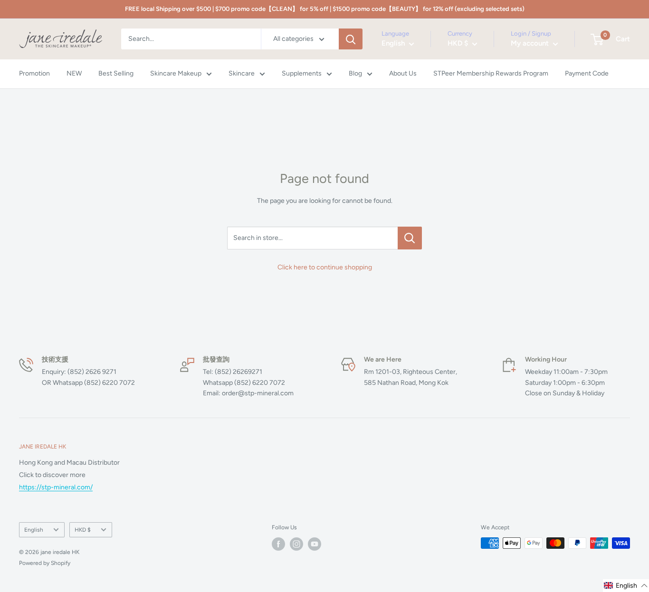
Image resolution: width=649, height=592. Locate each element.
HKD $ (83, 529)
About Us (403, 74)
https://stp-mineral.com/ (56, 487)
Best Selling (116, 74)
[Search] (351, 39)
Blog (355, 74)
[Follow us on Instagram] (296, 544)
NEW (74, 74)
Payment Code (587, 74)
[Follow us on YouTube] (314, 544)
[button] (626, 585)
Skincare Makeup (175, 74)
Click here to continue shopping (324, 267)
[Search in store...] (410, 238)
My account (531, 43)
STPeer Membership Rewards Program (490, 74)
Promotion (34, 74)
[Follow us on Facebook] (278, 544)
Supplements (302, 74)
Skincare (242, 74)
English (33, 529)
